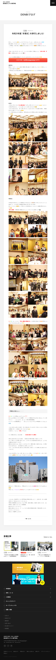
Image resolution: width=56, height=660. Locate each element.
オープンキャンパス (11, 605)
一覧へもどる (28, 518)
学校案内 (8, 588)
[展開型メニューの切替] (53, 3)
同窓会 (5, 653)
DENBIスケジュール (8, 651)
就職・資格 (9, 609)
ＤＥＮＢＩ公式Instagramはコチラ (28, 60)
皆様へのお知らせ (30, 651)
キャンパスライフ (10, 601)
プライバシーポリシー (45, 651)
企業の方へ (37, 651)
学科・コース (9, 592)
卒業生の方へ (22, 651)
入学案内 (8, 597)
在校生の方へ (16, 651)
